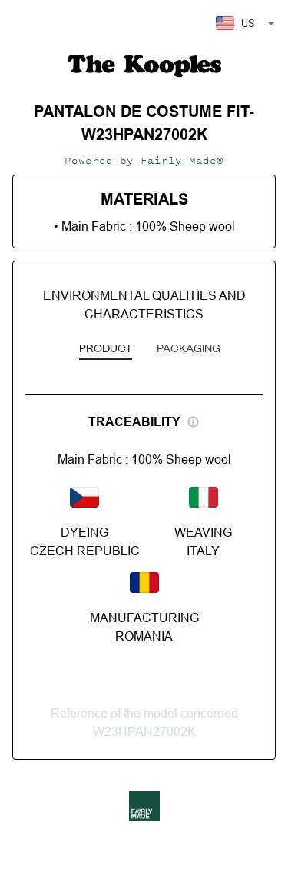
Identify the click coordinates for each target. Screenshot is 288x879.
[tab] (105, 349)
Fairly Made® (182, 160)
